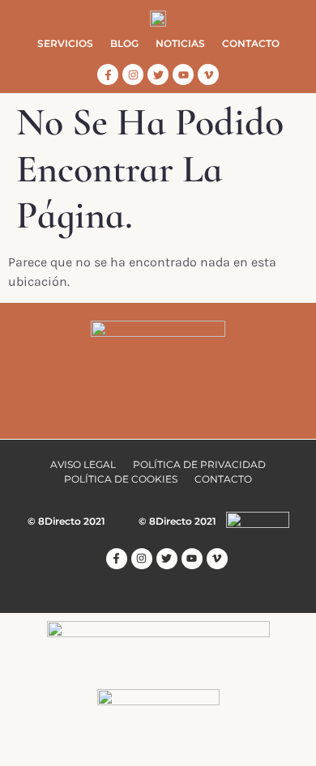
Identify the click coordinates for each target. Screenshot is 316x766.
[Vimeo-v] (208, 74)
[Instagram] (132, 74)
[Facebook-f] (107, 74)
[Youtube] (183, 74)
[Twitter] (158, 74)
